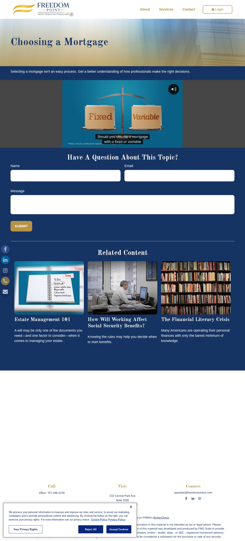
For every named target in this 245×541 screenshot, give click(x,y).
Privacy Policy (116, 519)
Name (15, 166)
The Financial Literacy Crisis (195, 319)
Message (17, 191)
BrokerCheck (161, 517)
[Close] (131, 507)
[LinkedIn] (5, 260)
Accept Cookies (118, 529)
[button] (145, 9)
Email (128, 166)
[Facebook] (5, 249)
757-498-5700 (56, 492)
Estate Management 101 (42, 319)
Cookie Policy (99, 519)
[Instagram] (5, 270)
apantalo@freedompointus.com (193, 492)
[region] (70, 520)
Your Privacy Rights (26, 529)
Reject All (90, 529)
